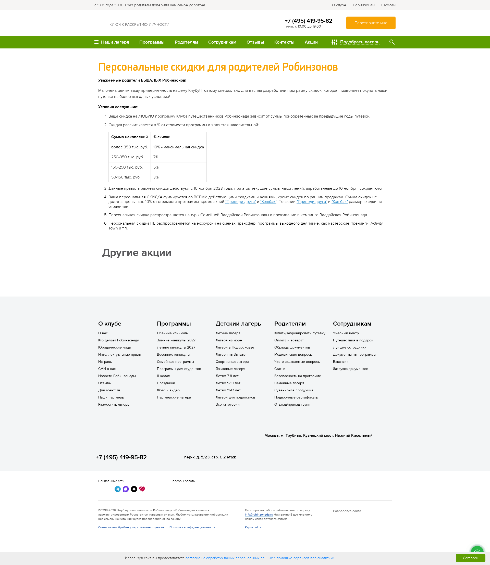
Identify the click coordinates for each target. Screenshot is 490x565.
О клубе (339, 5)
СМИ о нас (107, 369)
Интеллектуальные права (119, 354)
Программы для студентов (179, 369)
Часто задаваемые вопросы (297, 361)
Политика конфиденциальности (192, 527)
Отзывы (105, 383)
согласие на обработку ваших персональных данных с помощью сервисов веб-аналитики (260, 558)
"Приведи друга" (240, 201)
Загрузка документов (350, 369)
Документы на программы (354, 354)
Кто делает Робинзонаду (118, 340)
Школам (388, 5)
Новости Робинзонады (117, 376)
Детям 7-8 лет (227, 376)
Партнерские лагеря (174, 397)
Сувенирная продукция (293, 390)
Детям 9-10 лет (228, 383)
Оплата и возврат (289, 340)
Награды (105, 361)
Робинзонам (364, 5)
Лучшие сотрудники (349, 347)
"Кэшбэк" (268, 201)
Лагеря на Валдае (231, 354)
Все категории (228, 404)
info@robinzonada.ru (259, 514)
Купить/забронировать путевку (299, 333)
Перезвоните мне (370, 22)
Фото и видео (168, 390)
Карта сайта (253, 527)
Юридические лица (114, 347)
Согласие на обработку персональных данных (131, 527)
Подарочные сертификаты (296, 397)
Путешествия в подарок (353, 340)
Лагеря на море (229, 340)
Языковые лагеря (230, 369)
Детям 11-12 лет (228, 390)
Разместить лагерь (113, 404)
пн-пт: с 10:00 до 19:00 (303, 26)
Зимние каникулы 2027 (176, 340)
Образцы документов (292, 347)
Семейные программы (175, 361)
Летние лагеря (228, 333)
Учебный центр (346, 333)
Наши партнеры (111, 397)
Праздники (166, 383)
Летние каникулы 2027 (176, 347)
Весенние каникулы (173, 354)
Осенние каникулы (173, 333)
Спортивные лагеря (232, 361)
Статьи (279, 369)
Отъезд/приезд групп (292, 404)
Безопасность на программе (297, 376)
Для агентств (109, 390)
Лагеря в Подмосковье (235, 347)
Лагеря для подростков (235, 397)
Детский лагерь (238, 323)
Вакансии (341, 361)
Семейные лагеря (289, 383)
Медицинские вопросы (293, 354)
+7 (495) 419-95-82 (308, 21)
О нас (103, 333)
